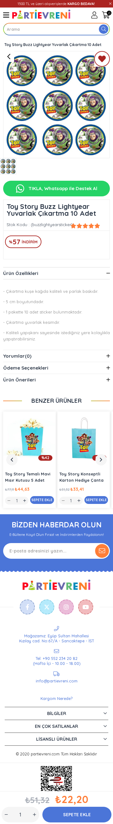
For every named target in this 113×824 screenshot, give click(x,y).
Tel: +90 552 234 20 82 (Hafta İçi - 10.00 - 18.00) (56, 661)
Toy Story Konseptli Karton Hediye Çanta (81, 477)
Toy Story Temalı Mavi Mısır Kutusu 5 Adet (27, 477)
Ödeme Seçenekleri (25, 368)
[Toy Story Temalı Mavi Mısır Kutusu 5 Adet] (29, 438)
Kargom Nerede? (56, 698)
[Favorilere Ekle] (102, 60)
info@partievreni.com (57, 680)
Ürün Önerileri (19, 380)
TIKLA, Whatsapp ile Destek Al (62, 188)
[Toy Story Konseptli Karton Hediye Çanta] (84, 438)
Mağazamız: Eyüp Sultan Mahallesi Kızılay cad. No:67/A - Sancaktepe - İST (56, 638)
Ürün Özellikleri (20, 273)
